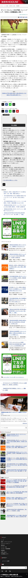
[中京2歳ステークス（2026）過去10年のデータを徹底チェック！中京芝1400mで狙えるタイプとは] (5, 289)
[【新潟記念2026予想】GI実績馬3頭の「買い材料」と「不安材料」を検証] (3, 511)
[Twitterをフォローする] (2, 571)
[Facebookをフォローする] (6, 571)
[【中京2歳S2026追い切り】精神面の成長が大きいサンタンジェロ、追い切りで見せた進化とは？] (5, 301)
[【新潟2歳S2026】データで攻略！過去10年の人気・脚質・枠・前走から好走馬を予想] (3, 517)
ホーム (2, 5)
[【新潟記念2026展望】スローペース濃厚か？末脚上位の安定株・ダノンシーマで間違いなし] (5, 334)
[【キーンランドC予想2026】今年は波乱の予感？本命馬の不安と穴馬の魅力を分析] (3, 487)
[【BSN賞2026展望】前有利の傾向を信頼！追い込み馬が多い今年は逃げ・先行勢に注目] (5, 323)
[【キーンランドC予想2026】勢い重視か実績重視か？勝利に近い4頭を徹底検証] (3, 493)
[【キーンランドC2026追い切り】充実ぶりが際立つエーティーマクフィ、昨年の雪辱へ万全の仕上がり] (3, 505)
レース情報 (6, 5)
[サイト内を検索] (26, 427)
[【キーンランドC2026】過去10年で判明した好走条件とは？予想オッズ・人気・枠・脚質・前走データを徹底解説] (3, 481)
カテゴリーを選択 (5, 561)
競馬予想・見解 (12, 5)
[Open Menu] (26, 2)
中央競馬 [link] (17, 5)
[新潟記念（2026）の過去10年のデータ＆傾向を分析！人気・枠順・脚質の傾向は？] (5, 267)
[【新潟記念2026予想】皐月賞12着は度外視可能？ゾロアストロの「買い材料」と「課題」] (5, 312)
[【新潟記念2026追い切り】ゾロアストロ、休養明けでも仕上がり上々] (5, 247)
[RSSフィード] (10, 571)
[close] (26, 574)
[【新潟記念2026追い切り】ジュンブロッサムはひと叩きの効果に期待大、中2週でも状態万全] (5, 256)
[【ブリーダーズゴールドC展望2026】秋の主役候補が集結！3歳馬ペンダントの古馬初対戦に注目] (5, 345)
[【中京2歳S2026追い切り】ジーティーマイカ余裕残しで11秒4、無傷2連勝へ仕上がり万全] (5, 278)
